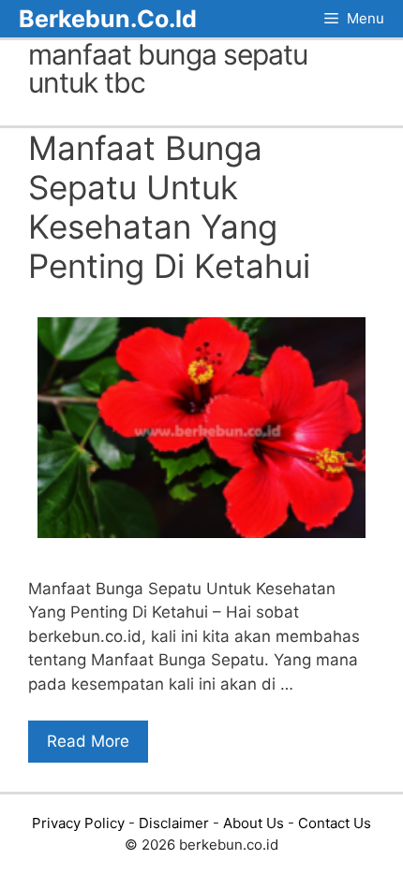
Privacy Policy (78, 823)
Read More (88, 741)
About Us (253, 823)
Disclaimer (174, 823)
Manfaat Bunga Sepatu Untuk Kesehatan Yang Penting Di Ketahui (169, 206)
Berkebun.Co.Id (108, 19)
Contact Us (334, 823)
